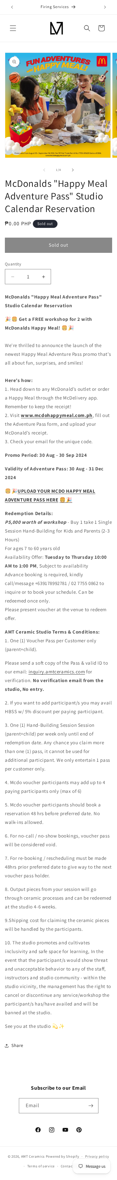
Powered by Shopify (62, 1156)
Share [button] (17, 1045)
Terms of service (41, 1166)
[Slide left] (44, 170)
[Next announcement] (105, 7)
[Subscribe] (91, 1105)
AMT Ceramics (33, 1156)
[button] (13, 28)
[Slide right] (73, 170)
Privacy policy (97, 1156)
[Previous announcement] (12, 7)
